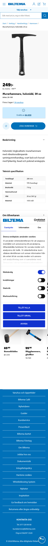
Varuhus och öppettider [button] (24, 392)
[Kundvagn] (44, 4)
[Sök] (45, 15)
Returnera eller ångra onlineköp (24, 509)
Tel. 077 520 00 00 (24, 524)
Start (4, 23)
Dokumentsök (24, 461)
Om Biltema (24, 447)
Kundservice (24, 420)
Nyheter (24, 488)
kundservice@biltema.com (24, 529)
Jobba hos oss (24, 454)
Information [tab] (24, 227)
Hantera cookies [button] (24, 474)
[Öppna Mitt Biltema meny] (33, 4)
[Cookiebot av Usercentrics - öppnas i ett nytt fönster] (34, 220)
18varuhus (18, 102)
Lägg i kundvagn (26, 126)
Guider (24, 413)
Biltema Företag (24, 440)
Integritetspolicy (24, 468)
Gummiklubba (11, 351)
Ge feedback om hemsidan (24, 502)
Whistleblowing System (24, 481)
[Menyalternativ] (4, 4)
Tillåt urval (24, 316)
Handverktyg (22, 23)
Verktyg (12, 23)
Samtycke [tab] (8, 227)
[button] (24, 9)
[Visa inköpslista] (39, 4)
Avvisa (24, 323)
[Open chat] (42, 540)
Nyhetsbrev (24, 406)
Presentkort (24, 426)
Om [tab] (39, 227)
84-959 (28, 115)
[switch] (41, 280)
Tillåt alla (24, 308)
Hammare (33, 23)
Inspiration (24, 495)
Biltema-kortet (24, 433)
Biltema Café (24, 399)
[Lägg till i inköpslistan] (6, 126)
